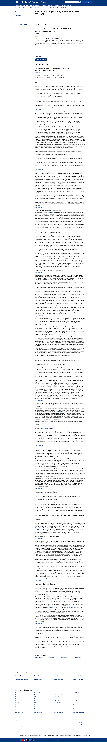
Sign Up (89, 2)
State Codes (37, 716)
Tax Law (55, 706)
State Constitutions (38, 714)
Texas (35, 726)
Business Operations (58, 697)
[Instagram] (26, 740)
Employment (56, 698)
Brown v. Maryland (54, 607)
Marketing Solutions (66, 5)
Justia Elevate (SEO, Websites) (79, 720)
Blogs (74, 704)
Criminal (36, 697)
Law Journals (76, 702)
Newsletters (57, 5)
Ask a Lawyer (26, 5)
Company (64, 740)
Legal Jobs (56, 714)
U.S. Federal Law (19, 712)
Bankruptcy (37, 695)
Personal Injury (37, 706)
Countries (56, 726)
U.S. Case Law (25, 7)
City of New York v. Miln (48, 38)
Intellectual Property (58, 700)
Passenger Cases (47, 47)
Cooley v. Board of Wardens (41, 528)
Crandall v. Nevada (67, 528)
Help (68, 740)
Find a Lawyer (18, 5)
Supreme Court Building (40, 679)
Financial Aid (75, 698)
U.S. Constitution (19, 714)
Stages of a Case (58, 679)
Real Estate (56, 704)
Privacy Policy (81, 740)
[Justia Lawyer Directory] (33, 740)
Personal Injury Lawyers (20, 706)
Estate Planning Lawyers (21, 702)
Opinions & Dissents (41, 59)
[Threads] (28, 740)
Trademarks (56, 724)
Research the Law (34, 5)
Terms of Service (73, 740)
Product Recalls (57, 720)
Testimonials (76, 726)
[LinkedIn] (21, 740)
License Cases (73, 607)
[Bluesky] (30, 740)
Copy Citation (23, 24)
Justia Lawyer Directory (78, 716)
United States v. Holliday (62, 411)
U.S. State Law (38, 712)
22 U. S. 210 (41, 519)
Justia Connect (52, 740)
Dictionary (75, 695)
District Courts (18, 724)
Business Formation (58, 695)
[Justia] (21, 2)
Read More (37, 50)
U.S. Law (20, 7)
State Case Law (37, 718)
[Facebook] (24, 740)
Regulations (18, 718)
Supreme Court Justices (21, 679)
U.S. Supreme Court (33, 7)
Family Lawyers (18, 704)
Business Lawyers (19, 697)
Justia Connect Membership (79, 714)
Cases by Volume (58, 675)
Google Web (64, 657)
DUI (35, 700)
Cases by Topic (38, 675)
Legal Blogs (56, 716)
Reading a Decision (78, 679)
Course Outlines (76, 700)
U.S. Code (17, 716)
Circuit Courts (18, 722)
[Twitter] (32, 740)
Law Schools (43, 5)
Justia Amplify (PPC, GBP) (78, 722)
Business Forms (57, 718)
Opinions (18, 15)
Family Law (36, 704)
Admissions (75, 697)
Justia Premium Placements (79, 718)
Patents (55, 722)
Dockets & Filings (19, 726)
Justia (16, 7)
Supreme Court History (79, 675)
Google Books (51, 657)
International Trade (58, 702)
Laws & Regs (50, 5)
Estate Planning (38, 702)
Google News (78, 657)
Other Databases (58, 712)
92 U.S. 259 (64, 68)
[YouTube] (23, 740)
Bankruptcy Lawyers (20, 695)
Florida (35, 722)
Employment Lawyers (20, 700)
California (36, 720)
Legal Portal (58, 740)
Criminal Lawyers (19, 698)
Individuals (37, 693)
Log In (84, 2)
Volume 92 (49, 7)
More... (16, 708)
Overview (18, 12)
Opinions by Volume (42, 7)
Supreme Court (18, 720)
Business (56, 693)
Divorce (36, 698)
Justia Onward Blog (77, 724)
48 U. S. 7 (55, 283)
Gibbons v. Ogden (47, 428)
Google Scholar (38, 657)
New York (36, 724)
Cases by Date (19, 675)
